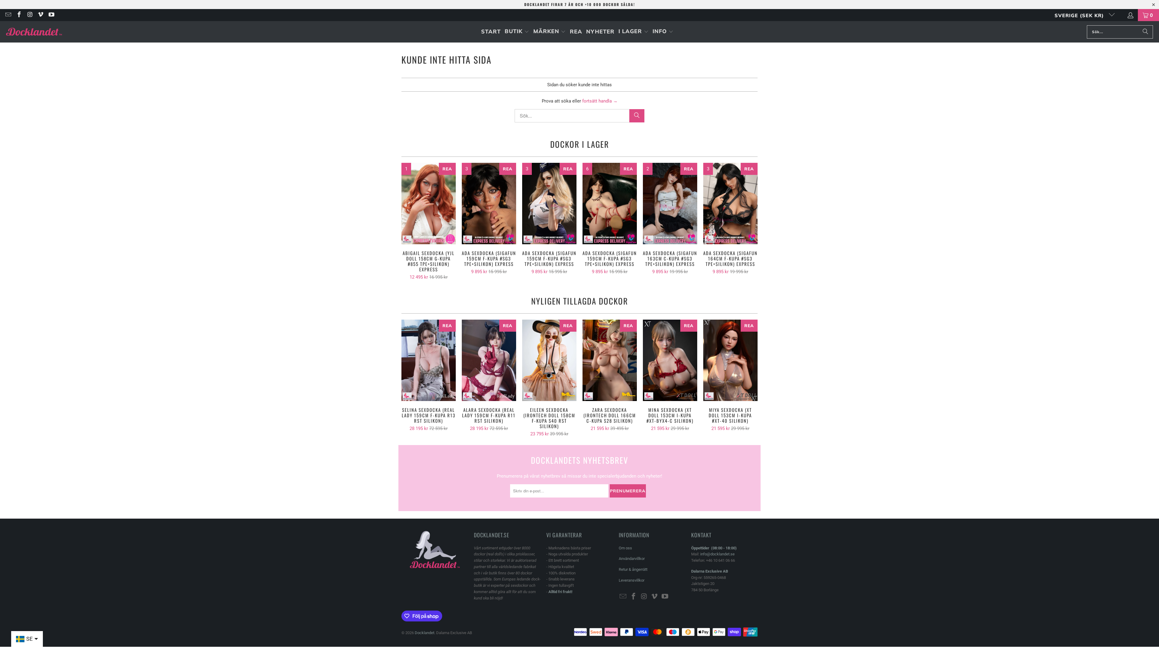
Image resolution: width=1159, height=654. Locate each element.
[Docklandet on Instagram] (29, 15)
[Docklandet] (34, 32)
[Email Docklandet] (8, 15)
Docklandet (424, 632)
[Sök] (1145, 32)
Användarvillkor (632, 558)
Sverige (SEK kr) (1080, 15)
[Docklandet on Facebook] (18, 15)
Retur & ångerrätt (633, 569)
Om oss (625, 548)
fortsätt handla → (600, 101)
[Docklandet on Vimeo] (40, 15)
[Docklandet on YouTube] (51, 15)
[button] (517, 31)
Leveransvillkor (631, 580)
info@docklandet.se (717, 554)
